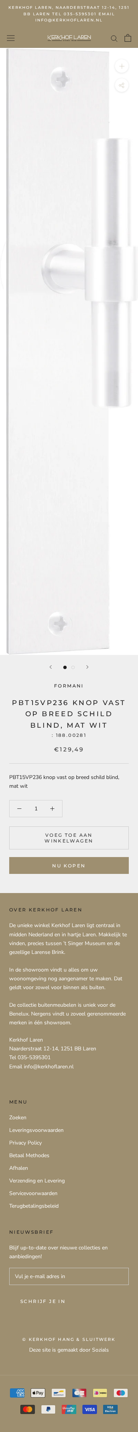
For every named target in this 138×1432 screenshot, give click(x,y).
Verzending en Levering (37, 1180)
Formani (69, 686)
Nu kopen (68, 866)
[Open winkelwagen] (128, 38)
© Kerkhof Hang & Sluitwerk (68, 1339)
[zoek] (114, 38)
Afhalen (18, 1168)
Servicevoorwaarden (33, 1193)
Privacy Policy (25, 1142)
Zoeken (17, 1117)
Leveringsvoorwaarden (36, 1130)
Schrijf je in (43, 1301)
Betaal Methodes (29, 1155)
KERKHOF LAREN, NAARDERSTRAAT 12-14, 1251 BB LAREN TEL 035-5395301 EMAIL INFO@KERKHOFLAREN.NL (69, 14)
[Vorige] (50, 667)
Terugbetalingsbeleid (34, 1206)
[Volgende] (87, 667)
